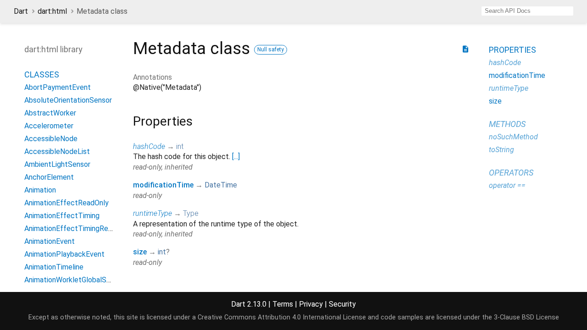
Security (342, 304)
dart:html (52, 11)
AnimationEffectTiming (62, 215)
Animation (40, 190)
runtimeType (152, 213)
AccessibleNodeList (57, 151)
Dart (21, 11)
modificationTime (163, 185)
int (179, 146)
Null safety (270, 49)
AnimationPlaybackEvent (64, 254)
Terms (282, 304)
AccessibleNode (51, 138)
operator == (507, 185)
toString (501, 149)
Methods (507, 124)
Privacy (311, 304)
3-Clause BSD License (526, 317)
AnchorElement (49, 177)
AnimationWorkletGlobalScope (73, 279)
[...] (236, 156)
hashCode (149, 146)
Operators (511, 172)
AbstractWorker (50, 113)
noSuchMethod (513, 136)
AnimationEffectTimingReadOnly (77, 228)
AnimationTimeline (53, 267)
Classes (41, 74)
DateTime (221, 185)
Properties (512, 50)
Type (191, 213)
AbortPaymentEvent (57, 87)
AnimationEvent (49, 241)
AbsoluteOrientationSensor (68, 100)
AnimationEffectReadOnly (66, 202)
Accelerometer (48, 125)
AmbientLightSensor (57, 164)
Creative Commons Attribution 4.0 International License (282, 317)
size (140, 252)
